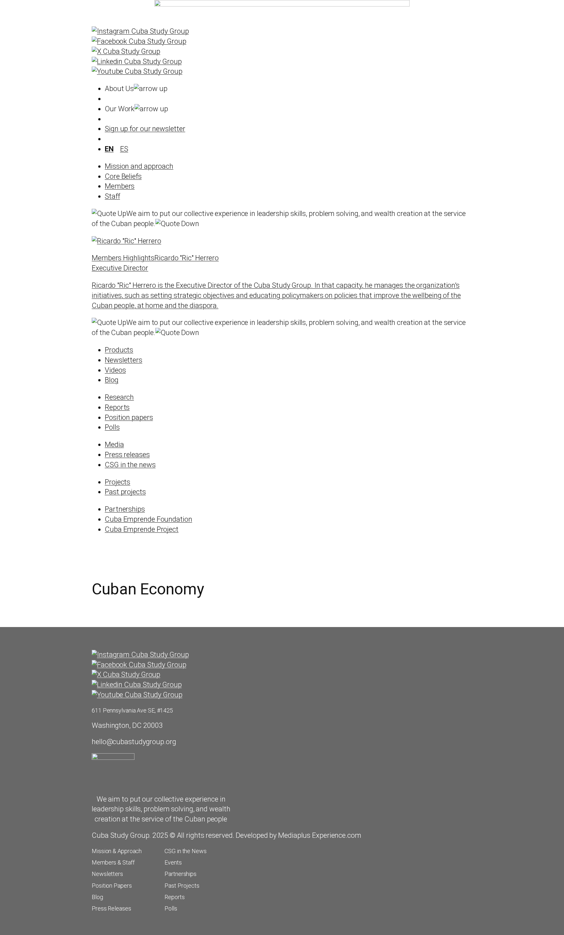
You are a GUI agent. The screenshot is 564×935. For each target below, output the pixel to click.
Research (119, 397)
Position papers (129, 417)
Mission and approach (139, 166)
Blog (111, 380)
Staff (112, 196)
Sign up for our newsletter (145, 129)
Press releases (127, 455)
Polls (112, 427)
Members (119, 186)
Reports (117, 407)
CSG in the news (130, 465)
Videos (115, 370)
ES (124, 149)
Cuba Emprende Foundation (148, 519)
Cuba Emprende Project (142, 529)
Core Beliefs (123, 176)
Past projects (125, 492)
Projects (117, 482)
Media (114, 444)
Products (119, 350)
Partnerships (125, 509)
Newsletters (123, 360)
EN (109, 149)
